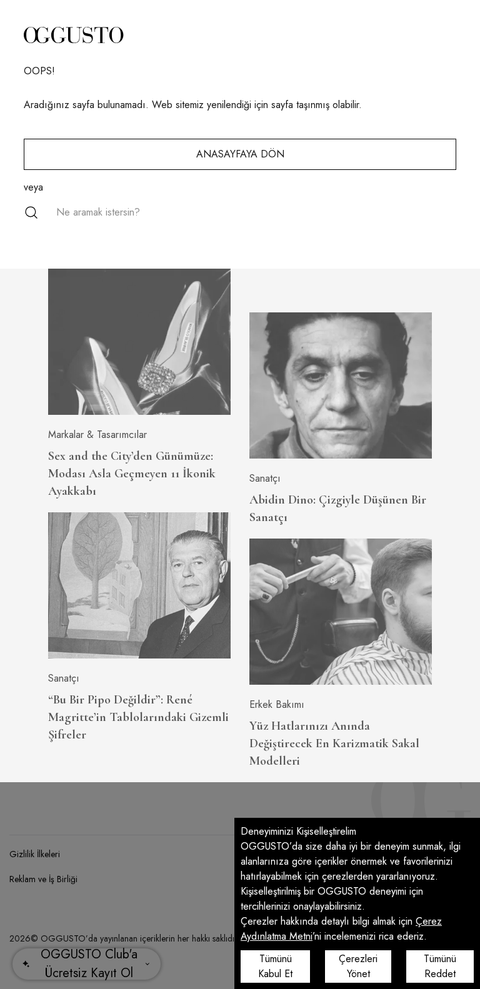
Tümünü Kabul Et (275, 966)
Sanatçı (63, 678)
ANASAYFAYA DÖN (240, 154)
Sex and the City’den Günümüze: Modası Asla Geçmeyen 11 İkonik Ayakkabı (132, 474)
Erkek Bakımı (276, 704)
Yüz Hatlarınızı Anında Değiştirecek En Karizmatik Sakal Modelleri (334, 743)
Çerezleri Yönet (358, 966)
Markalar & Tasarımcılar (97, 434)
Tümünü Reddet (440, 966)
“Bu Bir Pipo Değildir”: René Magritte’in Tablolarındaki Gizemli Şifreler (138, 717)
